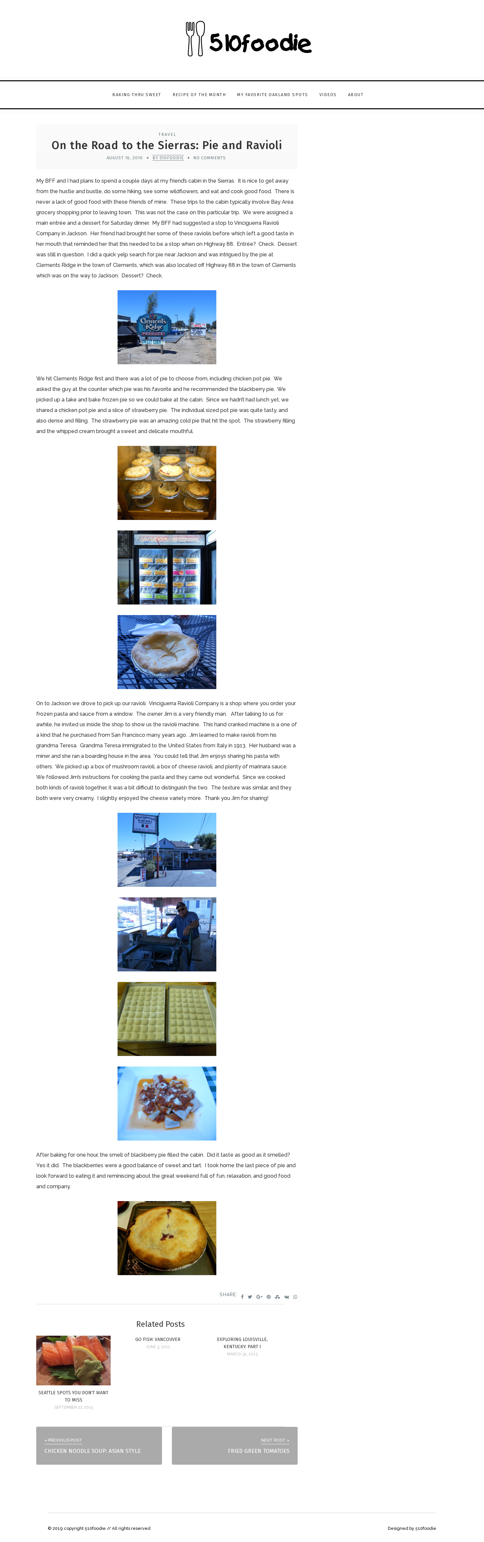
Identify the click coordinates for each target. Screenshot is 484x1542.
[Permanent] (73, 1383)
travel (167, 134)
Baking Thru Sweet (136, 94)
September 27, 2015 (73, 1407)
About (356, 94)
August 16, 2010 (125, 157)
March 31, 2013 (242, 1354)
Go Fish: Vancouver (157, 1339)
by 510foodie (168, 157)
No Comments (209, 157)
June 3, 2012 (158, 1347)
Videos (328, 94)
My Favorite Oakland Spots (272, 94)
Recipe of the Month (199, 94)
